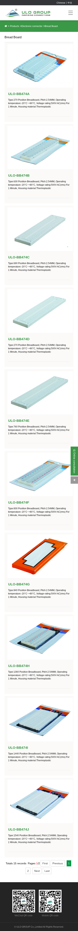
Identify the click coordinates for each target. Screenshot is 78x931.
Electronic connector (31, 26)
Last (47, 870)
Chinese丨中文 (64, 3)
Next (37, 870)
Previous (57, 863)
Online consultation (74, 462)
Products (14, 26)
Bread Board (51, 26)
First (45, 863)
